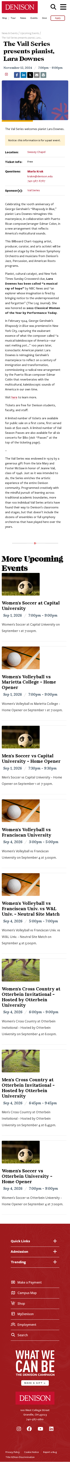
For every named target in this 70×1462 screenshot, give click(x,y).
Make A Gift (35, 1382)
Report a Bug (50, 1452)
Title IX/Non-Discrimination (20, 1457)
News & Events (10, 33)
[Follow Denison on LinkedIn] (51, 1429)
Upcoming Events (29, 33)
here (14, 397)
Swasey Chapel (36, 152)
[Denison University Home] (35, 1403)
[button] (53, 7)
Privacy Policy (12, 1452)
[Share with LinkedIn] (23, 75)
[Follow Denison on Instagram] (19, 1429)
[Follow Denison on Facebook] (29, 1429)
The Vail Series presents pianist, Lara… (22, 37)
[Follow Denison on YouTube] (40, 1429)
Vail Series (33, 190)
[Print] (43, 75)
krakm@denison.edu (40, 176)
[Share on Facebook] (17, 75)
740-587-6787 (36, 181)
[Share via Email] (37, 75)
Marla (35, 171)
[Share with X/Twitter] (30, 75)
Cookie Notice (31, 1452)
